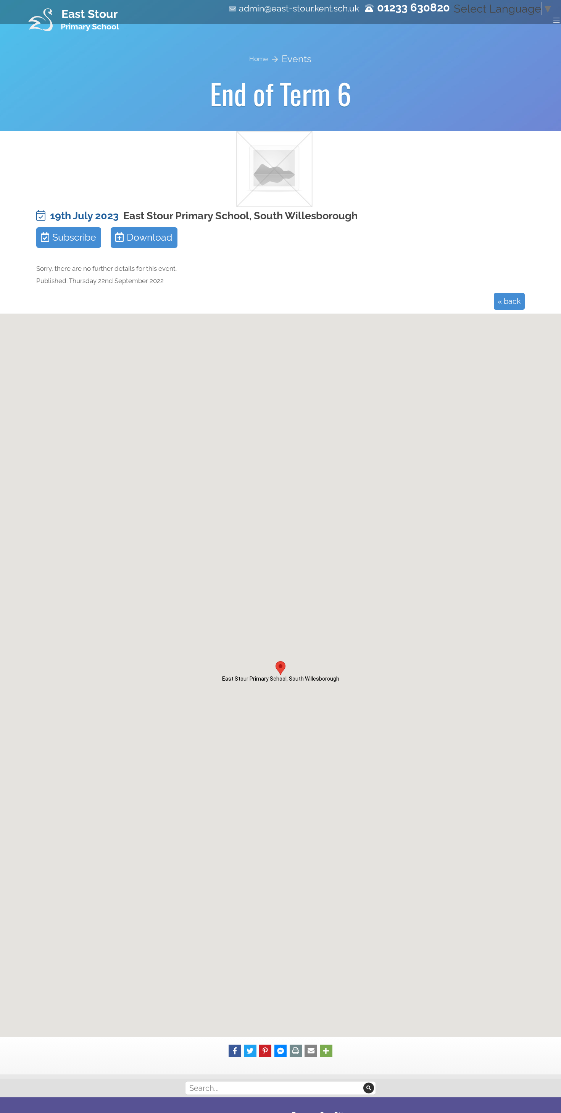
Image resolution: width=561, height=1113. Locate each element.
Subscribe (74, 237)
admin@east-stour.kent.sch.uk (299, 8)
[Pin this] (265, 1050)
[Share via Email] (311, 1050)
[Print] (296, 1050)
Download (149, 237)
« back (509, 301)
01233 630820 (413, 7)
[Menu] (556, 19)
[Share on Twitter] (250, 1050)
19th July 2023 (82, 215)
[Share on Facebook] (235, 1050)
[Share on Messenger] (280, 1050)
